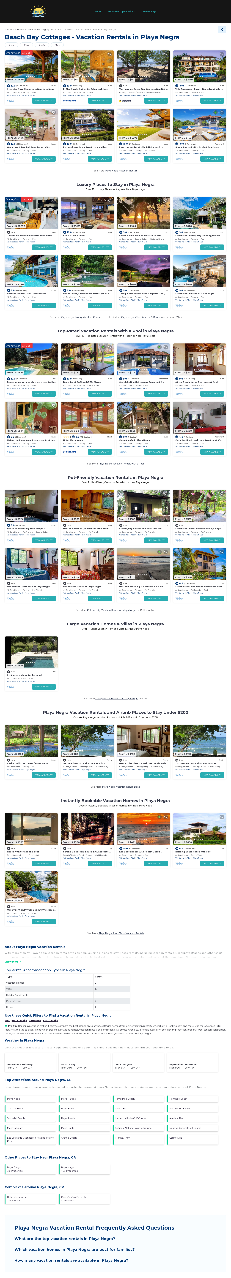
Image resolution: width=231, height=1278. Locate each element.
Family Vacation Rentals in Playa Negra (116, 698)
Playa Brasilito (68, 1108)
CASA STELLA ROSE (74, 235)
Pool (7, 1020)
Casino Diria (175, 1137)
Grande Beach (69, 1137)
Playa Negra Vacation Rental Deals (121, 786)
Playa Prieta (67, 1128)
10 (96, 989)
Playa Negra (30, 95)
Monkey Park (122, 1137)
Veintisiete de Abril (15, 95)
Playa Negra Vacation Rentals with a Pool (121, 463)
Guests (42, 45)
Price (26, 45)
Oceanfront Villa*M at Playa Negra (82, 586)
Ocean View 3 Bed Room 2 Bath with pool (198, 586)
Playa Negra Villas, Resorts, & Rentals (141, 317)
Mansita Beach (15, 1128)
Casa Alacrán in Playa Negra (134, 440)
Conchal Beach (15, 1108)
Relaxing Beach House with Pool (193, 851)
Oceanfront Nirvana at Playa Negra (194, 293)
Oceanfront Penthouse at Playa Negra (28, 586)
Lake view (35, 1020)
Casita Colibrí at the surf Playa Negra (27, 763)
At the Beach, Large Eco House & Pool (196, 382)
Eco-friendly (50, 1020)
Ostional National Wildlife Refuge (133, 1128)
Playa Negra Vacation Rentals (121, 170)
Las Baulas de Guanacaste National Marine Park (30, 1139)
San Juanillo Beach (179, 1108)
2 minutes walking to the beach (24, 675)
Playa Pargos (68, 1098)
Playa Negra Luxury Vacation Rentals (81, 317)
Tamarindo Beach (125, 1098)
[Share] (222, 29)
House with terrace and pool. (23, 851)
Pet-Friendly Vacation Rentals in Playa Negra (111, 610)
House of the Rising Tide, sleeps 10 (26, 528)
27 (96, 982)
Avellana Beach (177, 1118)
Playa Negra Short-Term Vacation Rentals (121, 933)
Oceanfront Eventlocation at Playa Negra (198, 528)
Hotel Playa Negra (73, 440)
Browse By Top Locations (121, 11)
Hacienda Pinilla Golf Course (130, 1118)
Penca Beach (122, 1108)
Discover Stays (148, 11)
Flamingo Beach (178, 1098)
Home (98, 11)
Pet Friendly (19, 1020)
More (57, 45)
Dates (11, 45)
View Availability (43, 101)
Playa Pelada (68, 1118)
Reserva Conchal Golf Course (185, 1128)
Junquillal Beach (16, 1118)
